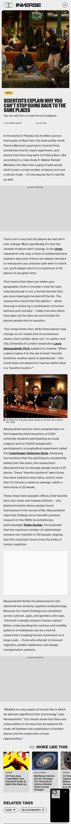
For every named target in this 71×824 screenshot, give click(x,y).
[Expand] (54, 792)
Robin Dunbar (33, 525)
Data (9, 809)
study (58, 249)
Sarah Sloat (15, 123)
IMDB (3, 50)
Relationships (31, 809)
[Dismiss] (65, 792)
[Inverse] (28, 5)
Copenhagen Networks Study (28, 453)
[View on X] (35, 573)
